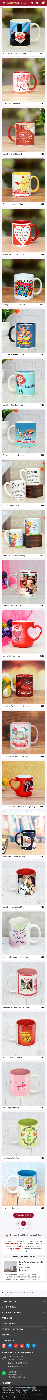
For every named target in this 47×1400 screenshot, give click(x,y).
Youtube (22, 1345)
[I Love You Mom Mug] (23, 1184)
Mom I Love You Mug (11, 1158)
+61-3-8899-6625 (19, 1363)
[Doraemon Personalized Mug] (23, 431)
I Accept (8, 1397)
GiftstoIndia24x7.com (16, 3)
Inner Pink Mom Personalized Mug (16, 1007)
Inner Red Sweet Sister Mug (13, 154)
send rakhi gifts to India (16, 1246)
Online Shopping (9, 1301)
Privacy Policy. (23, 1392)
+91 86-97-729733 (15, 1375)
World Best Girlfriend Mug (12, 104)
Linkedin (34, 1345)
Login (37, 3)
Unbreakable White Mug (12, 505)
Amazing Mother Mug (11, 1108)
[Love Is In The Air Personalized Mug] (23, 682)
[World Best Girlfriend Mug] (23, 80)
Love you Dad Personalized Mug (15, 305)
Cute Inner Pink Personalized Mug (16, 756)
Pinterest (16, 1345)
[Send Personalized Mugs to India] (10, 1271)
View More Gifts (23, 1215)
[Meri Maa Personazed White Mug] (23, 933)
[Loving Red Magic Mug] (23, 632)
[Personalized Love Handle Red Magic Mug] (23, 783)
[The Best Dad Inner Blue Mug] (23, 833)
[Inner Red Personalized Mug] (23, 883)
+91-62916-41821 (18, 1367)
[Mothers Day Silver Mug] (23, 582)
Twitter (28, 1345)
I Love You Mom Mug (11, 1208)
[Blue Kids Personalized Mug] (23, 331)
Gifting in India (9, 1307)
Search (32, 3)
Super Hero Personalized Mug (14, 54)
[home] (2, 1292)
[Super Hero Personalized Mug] (23, 30)
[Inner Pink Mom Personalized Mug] (23, 983)
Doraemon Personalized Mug (14, 455)
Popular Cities (9, 1324)
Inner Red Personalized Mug (13, 907)
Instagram (4, 1345)
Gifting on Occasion (11, 1313)
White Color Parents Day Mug (14, 556)
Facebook (10, 1345)
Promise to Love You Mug (13, 204)
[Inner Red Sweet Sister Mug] (23, 130)
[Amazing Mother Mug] (23, 1084)
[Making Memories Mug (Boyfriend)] (23, 230)
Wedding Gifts (8, 1335)
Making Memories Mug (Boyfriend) (16, 254)
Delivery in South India (13, 1329)
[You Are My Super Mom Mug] (23, 1034)
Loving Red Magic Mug (11, 656)
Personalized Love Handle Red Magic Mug (19, 807)
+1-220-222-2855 (19, 1356)
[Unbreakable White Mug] (23, 481)
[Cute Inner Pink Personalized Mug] (23, 732)
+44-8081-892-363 (19, 1360)
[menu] (3, 3)
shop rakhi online (12, 1244)
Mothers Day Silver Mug (12, 606)
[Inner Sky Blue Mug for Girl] (23, 381)
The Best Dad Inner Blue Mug (14, 857)
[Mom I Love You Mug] (23, 1134)
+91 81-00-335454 (15, 1372)
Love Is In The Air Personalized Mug (16, 706)
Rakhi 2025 (7, 1318)
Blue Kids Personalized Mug (13, 355)
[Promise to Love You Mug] (23, 180)
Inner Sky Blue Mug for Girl (13, 405)
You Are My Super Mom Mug (13, 1058)
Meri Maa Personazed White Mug (15, 957)
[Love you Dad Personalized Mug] (23, 281)
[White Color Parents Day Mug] (23, 532)
